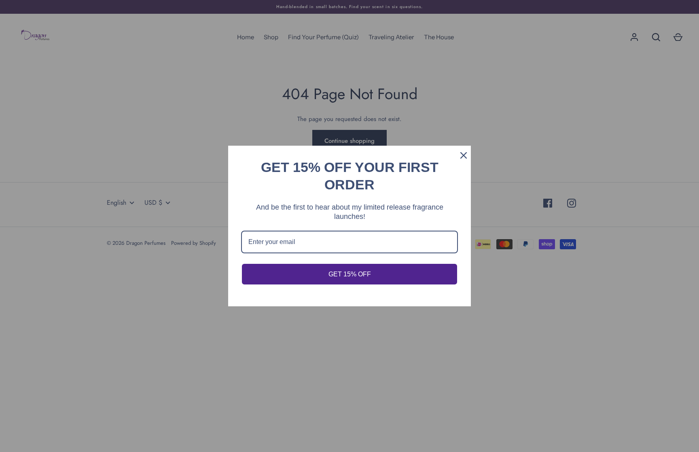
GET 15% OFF (349, 274)
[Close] (461, 155)
